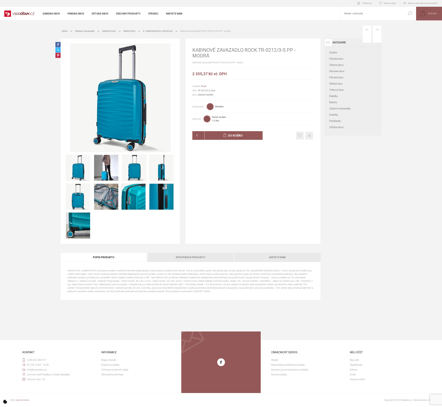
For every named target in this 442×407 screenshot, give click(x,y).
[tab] (103, 257)
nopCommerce (22, 400)
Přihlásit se (367, 3)
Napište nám (277, 257)
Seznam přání (357, 379)
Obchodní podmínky (112, 374)
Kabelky (333, 96)
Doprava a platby (110, 364)
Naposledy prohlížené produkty (288, 364)
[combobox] (371, 13)
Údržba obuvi (336, 127)
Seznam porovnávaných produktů (423, 3)
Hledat (409, 13)
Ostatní (333, 52)
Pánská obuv (336, 58)
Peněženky (335, 121)
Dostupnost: (198, 106)
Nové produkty (279, 374)
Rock (203, 86)
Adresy (353, 369)
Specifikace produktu (190, 257)
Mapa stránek (108, 360)
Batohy (333, 102)
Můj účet (354, 360)
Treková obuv (336, 89)
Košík (353, 374)
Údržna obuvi (336, 65)
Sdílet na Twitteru (58, 50)
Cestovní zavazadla (339, 108)
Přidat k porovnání (309, 135)
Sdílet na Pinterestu (58, 55)
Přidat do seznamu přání (300, 135)
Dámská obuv (336, 71)
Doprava (196, 119)
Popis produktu (103, 257)
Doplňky (333, 114)
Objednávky (356, 364)
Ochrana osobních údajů (114, 369)
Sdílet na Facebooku (58, 44)
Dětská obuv (336, 83)
